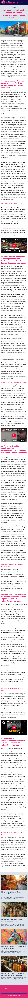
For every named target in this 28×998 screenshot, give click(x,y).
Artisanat (13, 7)
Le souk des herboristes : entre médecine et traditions (11, 920)
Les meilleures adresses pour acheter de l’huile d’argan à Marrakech (13, 974)
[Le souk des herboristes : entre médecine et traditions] (14, 909)
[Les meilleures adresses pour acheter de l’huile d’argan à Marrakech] (14, 964)
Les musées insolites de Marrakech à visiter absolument (13, 947)
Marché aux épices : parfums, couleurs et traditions (11, 893)
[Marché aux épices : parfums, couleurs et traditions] (14, 882)
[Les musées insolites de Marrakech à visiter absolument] (14, 937)
